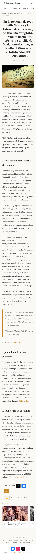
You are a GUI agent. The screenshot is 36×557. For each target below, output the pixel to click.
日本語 (10, 540)
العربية (9, 542)
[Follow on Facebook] (13, 549)
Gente (32, 8)
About (20, 553)
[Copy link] (6, 491)
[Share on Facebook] (24, 486)
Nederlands (21, 542)
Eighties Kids (15, 342)
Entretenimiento (15, 8)
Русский (28, 542)
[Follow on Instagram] (18, 549)
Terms (25, 553)
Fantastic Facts (13, 553)
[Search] (32, 3)
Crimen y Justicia (13, 13)
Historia (25, 8)
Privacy (30, 553)
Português (28, 540)
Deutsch (21, 540)
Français (15, 540)
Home (4, 13)
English (5, 540)
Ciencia (6, 8)
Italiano (15, 542)
